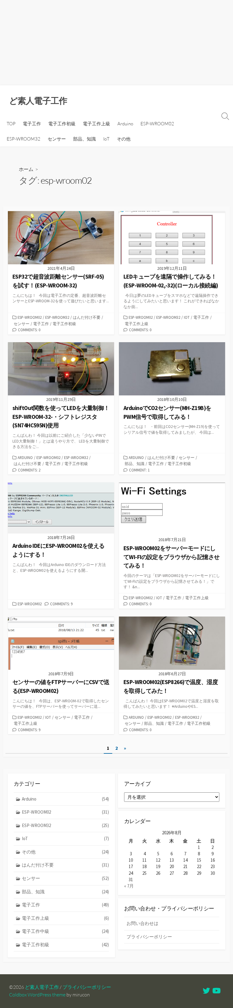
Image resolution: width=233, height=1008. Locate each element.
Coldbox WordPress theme (37, 995)
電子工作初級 (62, 124)
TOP (11, 124)
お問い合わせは (142, 923)
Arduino (125, 124)
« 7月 (129, 886)
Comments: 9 (61, 603)
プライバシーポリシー (149, 937)
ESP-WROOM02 (157, 124)
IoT (106, 139)
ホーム (26, 169)
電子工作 (32, 124)
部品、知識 (84, 139)
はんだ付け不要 (86, 317)
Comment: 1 (139, 470)
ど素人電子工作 (42, 987)
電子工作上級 (96, 124)
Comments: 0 (29, 329)
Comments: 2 (29, 470)
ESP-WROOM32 (23, 139)
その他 (123, 139)
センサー (57, 139)
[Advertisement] (116, 42)
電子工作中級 (65, 931)
